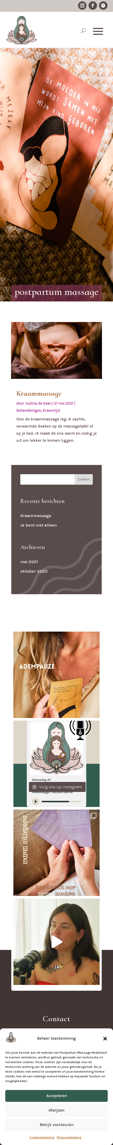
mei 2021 (29, 561)
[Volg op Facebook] (93, 5)
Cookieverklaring (41, 1137)
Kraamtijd (51, 410)
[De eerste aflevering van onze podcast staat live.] (56, 764)
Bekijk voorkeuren (57, 1124)
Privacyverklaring (69, 1137)
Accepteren (56, 1095)
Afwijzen (56, 1110)
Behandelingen (28, 410)
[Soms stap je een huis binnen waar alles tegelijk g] (56, 675)
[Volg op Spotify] (103, 5)
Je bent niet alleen (38, 525)
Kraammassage (38, 393)
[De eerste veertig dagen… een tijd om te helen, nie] (56, 853)
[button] (105, 1038)
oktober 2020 (34, 571)
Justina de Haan (38, 403)
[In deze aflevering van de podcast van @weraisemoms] (56, 942)
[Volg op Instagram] (82, 5)
